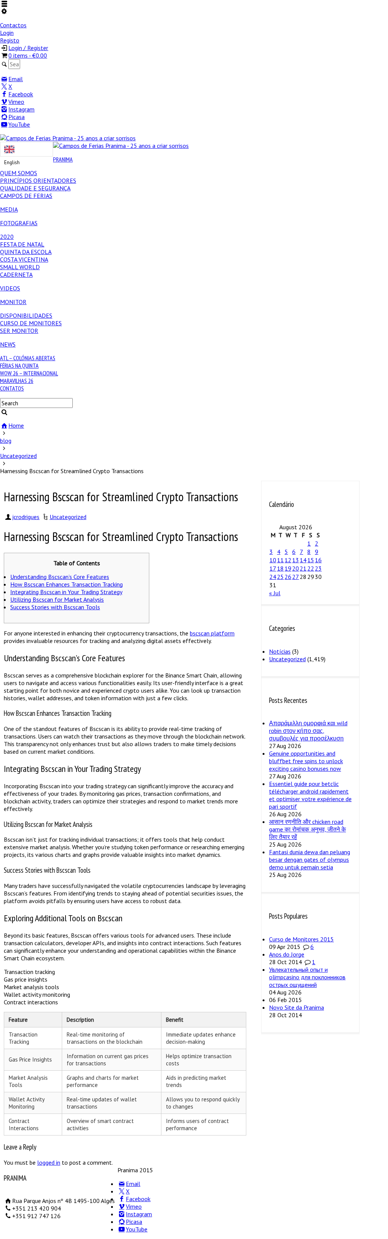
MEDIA (9, 209)
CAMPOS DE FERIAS (26, 195)
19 (288, 568)
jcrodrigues (25, 517)
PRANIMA (63, 159)
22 (310, 568)
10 (272, 560)
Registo (9, 40)
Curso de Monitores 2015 (301, 939)
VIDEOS (10, 288)
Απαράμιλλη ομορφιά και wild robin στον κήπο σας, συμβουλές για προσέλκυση (308, 730)
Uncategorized (68, 517)
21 (303, 568)
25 (280, 576)
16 (318, 560)
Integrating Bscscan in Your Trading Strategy (66, 592)
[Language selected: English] (26, 149)
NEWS (8, 344)
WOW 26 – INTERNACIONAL (29, 373)
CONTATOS (12, 388)
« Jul (274, 593)
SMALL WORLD (20, 267)
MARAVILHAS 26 (16, 380)
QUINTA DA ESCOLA (26, 252)
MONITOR (13, 302)
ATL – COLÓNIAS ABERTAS (27, 358)
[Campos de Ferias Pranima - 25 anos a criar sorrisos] (68, 138)
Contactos (13, 25)
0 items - (27, 55)
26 (288, 576)
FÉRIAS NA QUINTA (19, 365)
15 (310, 560)
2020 (7, 236)
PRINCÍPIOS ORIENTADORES (38, 180)
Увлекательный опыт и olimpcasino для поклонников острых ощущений (307, 977)
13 (295, 560)
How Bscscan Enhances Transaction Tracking (66, 584)
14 (303, 560)
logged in (48, 1162)
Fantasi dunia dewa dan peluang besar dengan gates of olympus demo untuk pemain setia (309, 859)
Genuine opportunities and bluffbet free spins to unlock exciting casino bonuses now (306, 761)
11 (280, 560)
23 (318, 568)
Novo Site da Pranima (296, 1007)
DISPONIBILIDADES (26, 315)
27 (295, 576)
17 (272, 568)
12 (288, 560)
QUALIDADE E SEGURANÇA (35, 188)
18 (280, 568)
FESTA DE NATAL (22, 244)
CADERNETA (16, 274)
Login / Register (28, 48)
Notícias (280, 651)
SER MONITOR (19, 330)
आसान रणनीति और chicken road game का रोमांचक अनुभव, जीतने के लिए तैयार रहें (307, 829)
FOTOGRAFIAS (19, 223)
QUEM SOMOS (18, 173)
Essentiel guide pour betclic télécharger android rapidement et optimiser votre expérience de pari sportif (310, 795)
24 (272, 576)
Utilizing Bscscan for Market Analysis (57, 599)
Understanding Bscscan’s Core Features (59, 576)
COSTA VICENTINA (24, 259)
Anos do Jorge (286, 954)
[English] (26, 149)
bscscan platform (212, 633)
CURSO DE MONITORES (31, 323)
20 (295, 568)
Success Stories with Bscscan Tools (55, 607)
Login (7, 32)
